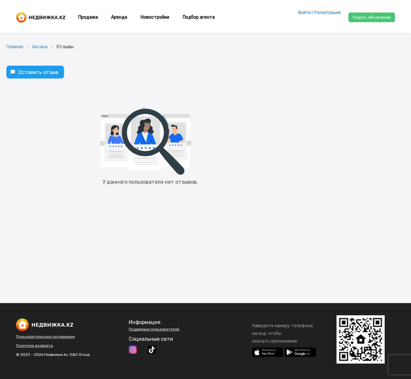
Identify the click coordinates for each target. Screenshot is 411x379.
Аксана (40, 47)
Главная (14, 47)
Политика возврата (34, 345)
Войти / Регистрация (319, 12)
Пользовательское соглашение (45, 336)
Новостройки (155, 17)
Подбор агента (199, 17)
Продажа (88, 17)
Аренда (119, 17)
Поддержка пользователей (154, 329)
